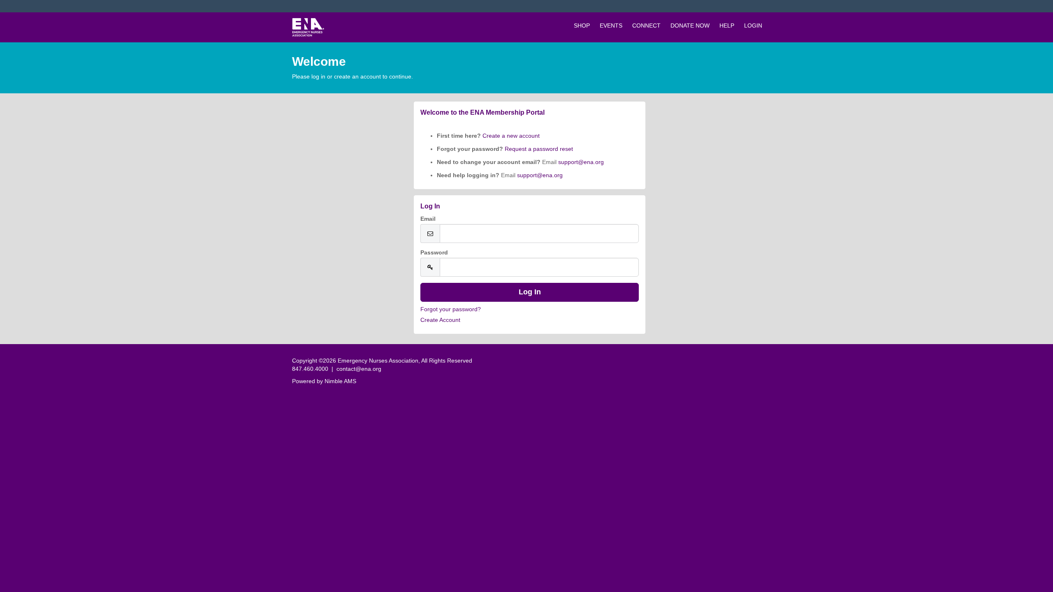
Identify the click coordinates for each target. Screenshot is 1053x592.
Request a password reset (539, 149)
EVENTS (611, 25)
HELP (726, 25)
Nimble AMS (340, 381)
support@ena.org (581, 162)
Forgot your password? (450, 309)
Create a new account (510, 135)
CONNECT (646, 25)
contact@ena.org (358, 368)
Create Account (440, 320)
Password (434, 252)
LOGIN (753, 25)
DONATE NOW (690, 25)
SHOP (582, 25)
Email (428, 218)
